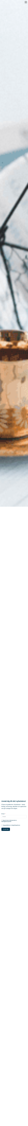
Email (2, 814)
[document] (14, 563)
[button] (26, 2)
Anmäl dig (5, 829)
